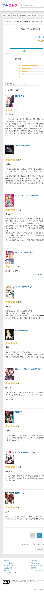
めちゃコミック (9, 21)
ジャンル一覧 (6, 15)
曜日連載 (23, 15)
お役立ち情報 (8, 568)
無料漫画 (15, 15)
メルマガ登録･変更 (9, 563)
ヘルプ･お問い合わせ (10, 573)
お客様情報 (34, 560)
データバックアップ (37, 570)
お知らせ (6, 570)
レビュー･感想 (32, 15)
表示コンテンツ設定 (37, 565)
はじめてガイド (8, 565)
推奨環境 (33, 568)
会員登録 (6, 560)
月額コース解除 (35, 563)
